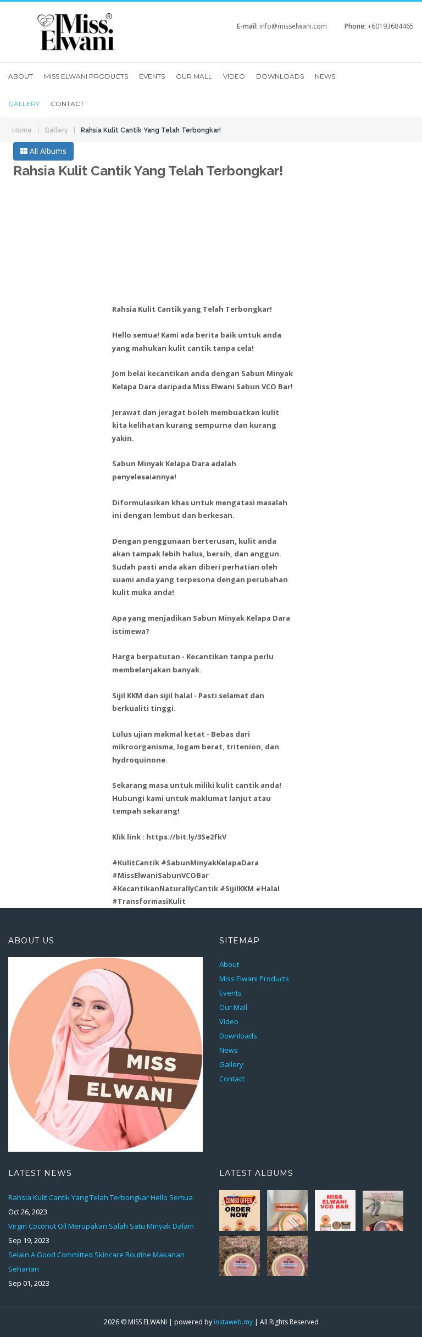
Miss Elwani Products (86, 76)
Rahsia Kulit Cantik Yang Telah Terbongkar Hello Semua (100, 1197)
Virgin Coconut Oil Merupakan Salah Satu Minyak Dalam (101, 1226)
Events (152, 76)
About (20, 76)
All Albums (46, 151)
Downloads (280, 76)
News (325, 76)
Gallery (24, 104)
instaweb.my (233, 1322)
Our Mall (194, 76)
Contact (67, 104)
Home (22, 130)
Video (234, 76)
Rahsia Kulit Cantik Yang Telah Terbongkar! (151, 130)
